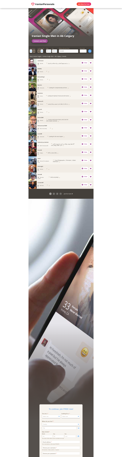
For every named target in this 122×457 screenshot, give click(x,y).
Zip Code (82, 48)
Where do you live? (64, 48)
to (52, 48)
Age (47, 48)
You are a (32, 48)
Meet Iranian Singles (35, 56)
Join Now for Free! (84, 4)
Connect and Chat (39, 41)
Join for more (68, 194)
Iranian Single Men (48, 56)
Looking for (41, 48)
